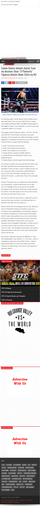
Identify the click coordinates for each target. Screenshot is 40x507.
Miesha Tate (20, 484)
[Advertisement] (20, 27)
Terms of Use (29, 500)
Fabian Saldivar (12, 467)
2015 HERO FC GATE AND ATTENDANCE (10, 1)
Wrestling (32, 481)
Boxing (24, 465)
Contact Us (22, 500)
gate (12, 490)
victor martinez (27, 479)
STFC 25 (16, 487)
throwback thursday (30, 473)
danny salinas (30, 467)
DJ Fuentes (13, 470)
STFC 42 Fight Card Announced (11, 292)
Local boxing (12, 473)
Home (2, 500)
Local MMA (21, 467)
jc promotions (6, 479)
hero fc (20, 473)
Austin (25, 481)
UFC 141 (4, 467)
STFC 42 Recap (6, 288)
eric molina (15, 476)
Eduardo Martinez (9, 78)
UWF (3, 484)
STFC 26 (22, 487)
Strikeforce (28, 484)
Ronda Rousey (6, 476)
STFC (3, 465)
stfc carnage (6, 490)
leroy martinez (13, 481)
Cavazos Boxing (10, 484)
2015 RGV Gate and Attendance (9, 4)
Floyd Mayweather (7, 487)
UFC (29, 465)
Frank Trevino (30, 476)
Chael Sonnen (31, 470)
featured (9, 465)
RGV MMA (4, 473)
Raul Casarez (30, 487)
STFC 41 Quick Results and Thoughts (13, 296)
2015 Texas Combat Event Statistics (10, 502)
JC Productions (16, 479)
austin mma (5, 470)
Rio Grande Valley (9, 500)
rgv (20, 481)
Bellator (22, 476)
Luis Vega (4, 481)
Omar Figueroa (22, 470)
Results (34, 465)
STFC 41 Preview (6, 300)
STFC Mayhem (17, 465)
